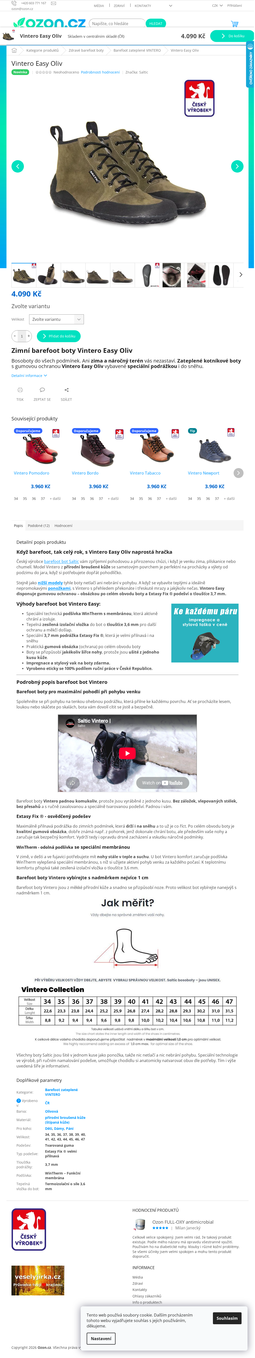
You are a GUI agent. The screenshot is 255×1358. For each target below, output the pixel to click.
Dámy (59, 1128)
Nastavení (101, 1338)
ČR (47, 1103)
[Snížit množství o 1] (15, 336)
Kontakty (143, 5)
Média (99, 5)
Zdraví (119, 5)
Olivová (51, 1111)
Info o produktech (147, 1302)
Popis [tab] (18, 525)
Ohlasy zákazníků (146, 1296)
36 (34, 498)
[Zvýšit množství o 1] (29, 336)
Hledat (155, 23)
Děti (48, 1128)
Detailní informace (26, 375)
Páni (69, 1128)
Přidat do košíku (62, 336)
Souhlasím (227, 1318)
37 (43, 498)
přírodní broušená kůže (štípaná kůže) (65, 1120)
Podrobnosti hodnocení (100, 72)
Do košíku (236, 36)
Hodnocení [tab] (63, 525)
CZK (215, 5)
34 (16, 498)
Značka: (137, 72)
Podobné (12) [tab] (39, 525)
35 (25, 498)
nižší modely (50, 583)
